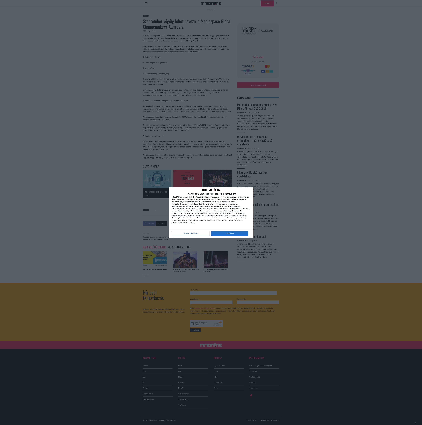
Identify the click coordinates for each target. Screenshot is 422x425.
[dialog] (211, 212)
